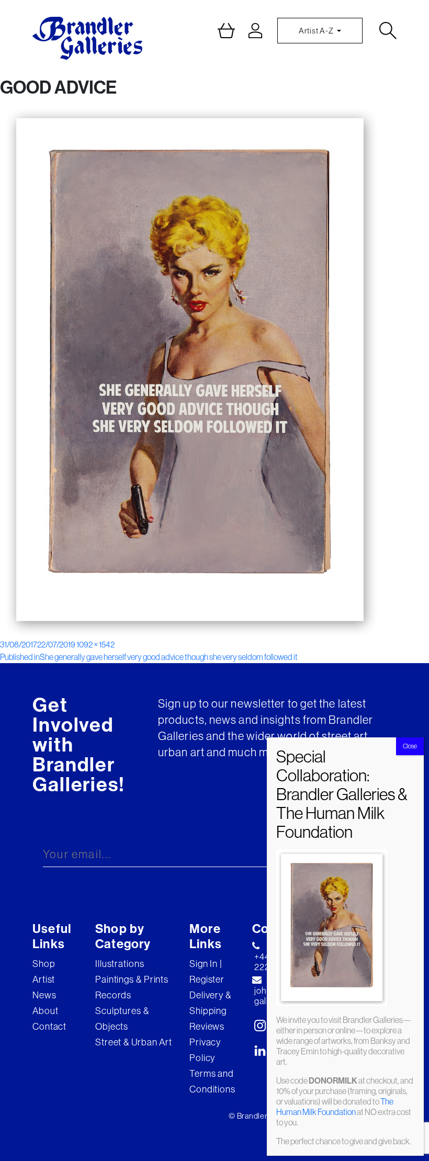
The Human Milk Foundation (334, 1106)
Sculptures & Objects (122, 1018)
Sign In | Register (206, 971)
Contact (49, 1026)
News (44, 995)
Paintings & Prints (131, 979)
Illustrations (119, 964)
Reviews (206, 1026)
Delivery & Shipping (210, 1003)
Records (113, 995)
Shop (43, 964)
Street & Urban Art (133, 1042)
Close (410, 746)
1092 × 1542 (95, 644)
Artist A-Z (317, 31)
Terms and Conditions (212, 1081)
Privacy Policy (205, 1050)
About (45, 1011)
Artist (43, 979)
